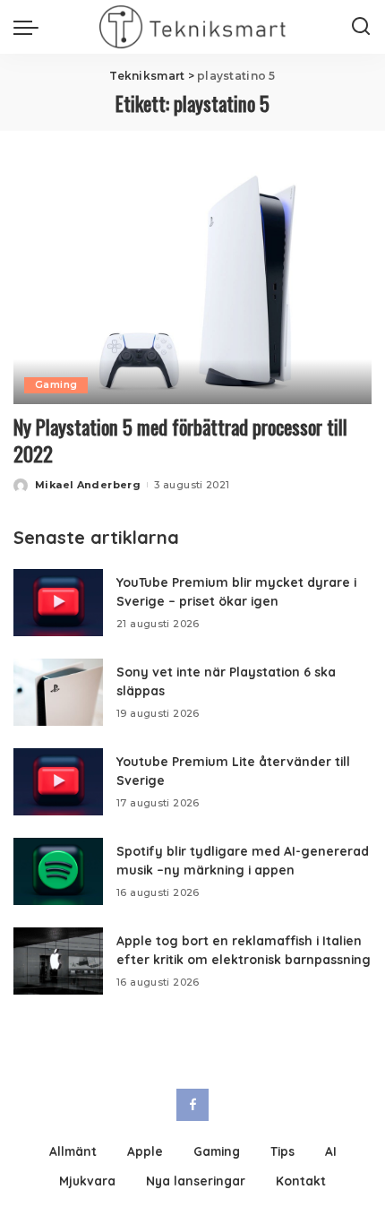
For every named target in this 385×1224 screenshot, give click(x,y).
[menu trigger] (30, 27)
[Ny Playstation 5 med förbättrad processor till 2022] (192, 283)
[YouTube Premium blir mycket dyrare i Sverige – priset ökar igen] (58, 602)
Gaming (56, 385)
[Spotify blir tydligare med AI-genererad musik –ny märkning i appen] (58, 871)
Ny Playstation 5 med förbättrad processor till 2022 (180, 440)
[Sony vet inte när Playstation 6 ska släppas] (58, 692)
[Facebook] (192, 1105)
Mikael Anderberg (88, 484)
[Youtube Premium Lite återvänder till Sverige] (58, 781)
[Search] (361, 27)
